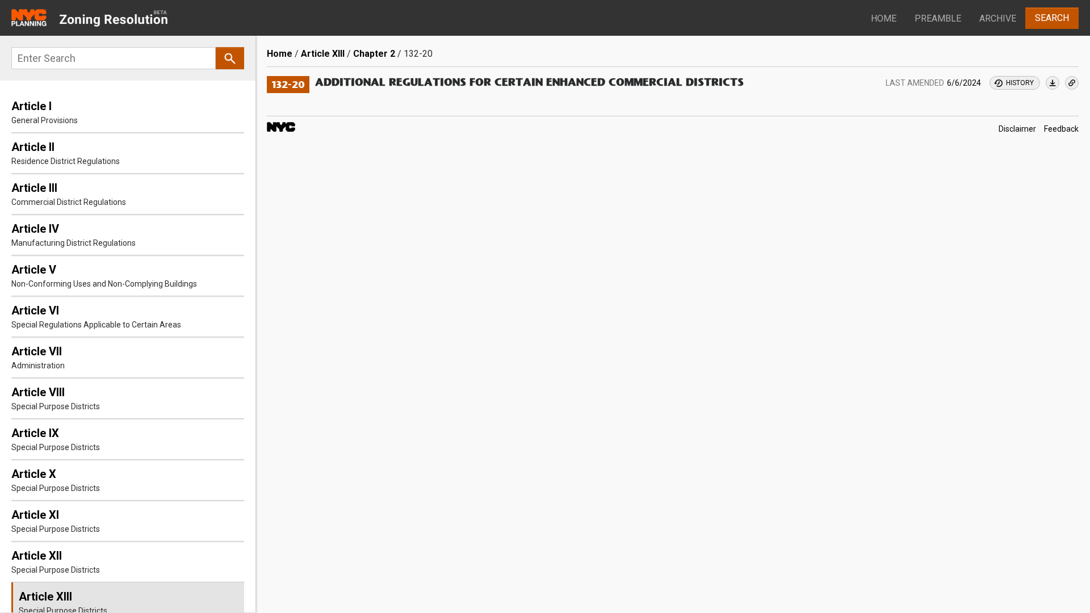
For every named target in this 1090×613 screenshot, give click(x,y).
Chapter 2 (374, 53)
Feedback (1061, 128)
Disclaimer (1017, 128)
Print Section (1052, 83)
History (1020, 83)
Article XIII (323, 53)
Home (883, 18)
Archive (997, 18)
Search (1052, 17)
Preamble (938, 18)
